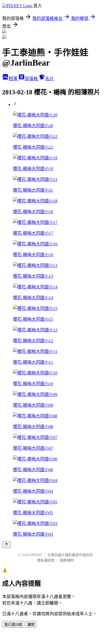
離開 (30, 625)
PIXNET (36, 555)
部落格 (32, 78)
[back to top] (6, 544)
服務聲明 (67, 560)
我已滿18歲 (13, 625)
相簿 (13, 78)
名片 (49, 78)
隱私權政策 (46, 560)
